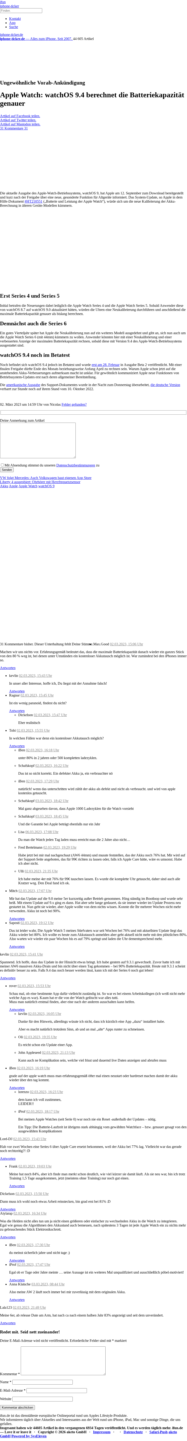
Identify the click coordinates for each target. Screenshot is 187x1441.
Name (5, 1382)
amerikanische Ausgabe (23, 385)
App (12, 23)
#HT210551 (33, 201)
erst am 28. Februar (105, 365)
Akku (4, 486)
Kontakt (15, 19)
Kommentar (10, 1374)
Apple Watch (27, 486)
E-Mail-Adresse (13, 1390)
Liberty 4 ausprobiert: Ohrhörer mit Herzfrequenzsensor (40, 482)
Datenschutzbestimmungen (75, 465)
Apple (13, 486)
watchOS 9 (46, 486)
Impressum (101, 1432)
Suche (13, 27)
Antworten (8, 668)
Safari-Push (158, 1432)
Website (5, 1399)
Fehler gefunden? (74, 404)
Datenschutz (133, 1432)
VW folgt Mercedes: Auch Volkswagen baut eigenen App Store (45, 478)
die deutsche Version (165, 385)
